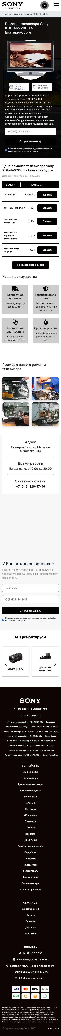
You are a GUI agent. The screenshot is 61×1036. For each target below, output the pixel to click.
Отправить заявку (30, 141)
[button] (6, 664)
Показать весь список (30, 265)
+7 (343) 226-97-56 (30, 486)
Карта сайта (52, 1028)
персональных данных (30, 151)
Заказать (47, 194)
